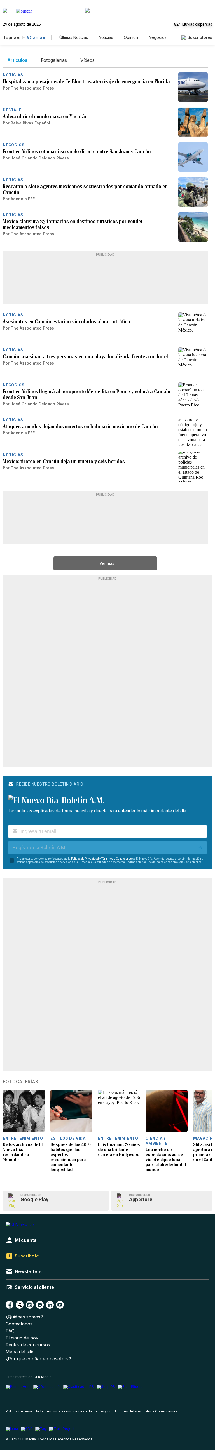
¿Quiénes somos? (24, 1317)
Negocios (158, 37)
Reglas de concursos (28, 1345)
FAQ (10, 1331)
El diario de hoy (22, 1338)
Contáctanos (19, 1324)
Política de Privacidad (85, 858)
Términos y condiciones (65, 1411)
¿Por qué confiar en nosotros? (38, 1359)
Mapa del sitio (20, 1352)
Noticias (106, 37)
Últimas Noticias (73, 37)
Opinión (131, 37)
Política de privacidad (23, 1411)
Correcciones (166, 1411)
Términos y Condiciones (116, 858)
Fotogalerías (20, 1081)
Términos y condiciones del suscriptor (119, 1411)
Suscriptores (200, 37)
